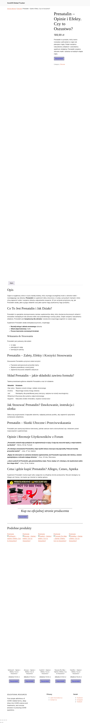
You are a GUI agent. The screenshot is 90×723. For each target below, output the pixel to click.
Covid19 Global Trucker (16, 3)
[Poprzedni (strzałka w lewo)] (0, 722)
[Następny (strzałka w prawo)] (2, 722)
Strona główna (11, 8)
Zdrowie (19, 8)
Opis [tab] (11, 283)
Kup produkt (59, 58)
